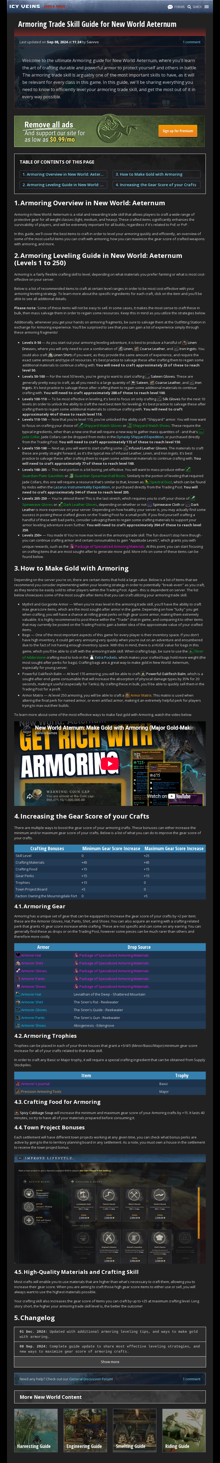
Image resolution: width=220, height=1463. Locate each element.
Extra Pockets (106, 657)
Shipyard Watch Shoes (151, 425)
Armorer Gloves (34, 970)
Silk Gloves (172, 399)
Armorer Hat (31, 955)
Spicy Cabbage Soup (36, 1112)
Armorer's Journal (35, 1083)
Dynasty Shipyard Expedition (140, 436)
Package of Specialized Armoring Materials (110, 546)
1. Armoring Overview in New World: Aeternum (63, 174)
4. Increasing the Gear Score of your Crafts (156, 184)
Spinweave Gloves (37, 504)
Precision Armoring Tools (41, 1091)
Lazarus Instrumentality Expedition (82, 487)
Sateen (142, 382)
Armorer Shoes (33, 986)
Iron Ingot (187, 348)
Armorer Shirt (32, 963)
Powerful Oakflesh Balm (166, 673)
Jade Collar (31, 436)
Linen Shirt (62, 354)
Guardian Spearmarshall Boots (100, 475)
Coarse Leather (152, 348)
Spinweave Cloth (166, 504)
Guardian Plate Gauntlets (43, 475)
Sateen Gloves (163, 376)
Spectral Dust (161, 482)
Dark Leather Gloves (80, 504)
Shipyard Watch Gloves (103, 425)
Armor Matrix (141, 695)
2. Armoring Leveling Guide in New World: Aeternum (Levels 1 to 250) (63, 184)
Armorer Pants (33, 978)
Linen (128, 348)
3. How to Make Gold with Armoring (149, 174)
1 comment (191, 41)
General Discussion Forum (90, 1378)
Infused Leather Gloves (148, 448)
